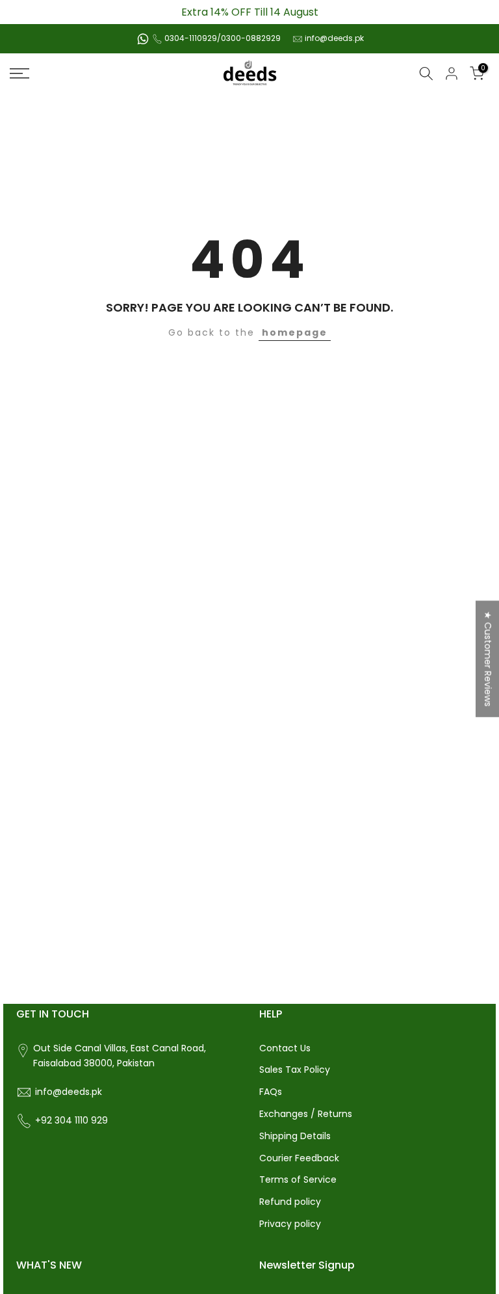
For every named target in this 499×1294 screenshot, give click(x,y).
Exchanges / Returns (305, 1113)
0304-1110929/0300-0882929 (222, 38)
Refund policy (290, 1201)
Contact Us (285, 1048)
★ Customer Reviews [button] (487, 659)
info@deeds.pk (334, 38)
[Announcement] (249, 12)
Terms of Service (298, 1179)
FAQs (270, 1091)
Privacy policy (290, 1223)
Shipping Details (295, 1135)
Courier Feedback (299, 1158)
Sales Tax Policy (294, 1069)
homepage (294, 332)
